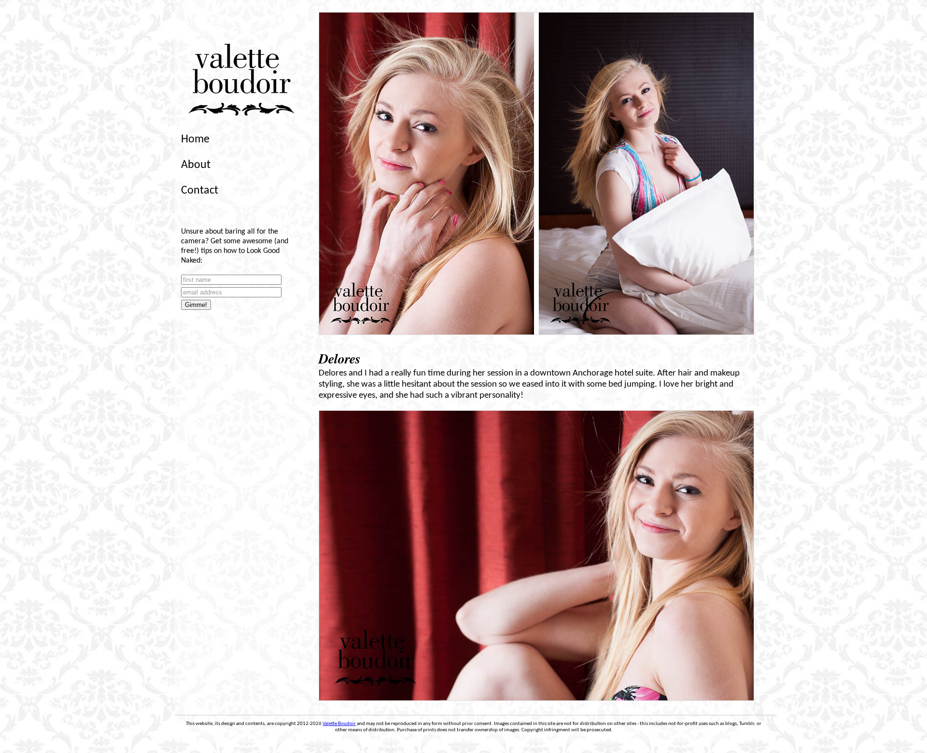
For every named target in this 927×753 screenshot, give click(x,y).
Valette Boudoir (339, 723)
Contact (199, 190)
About (196, 165)
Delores (340, 358)
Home (195, 139)
